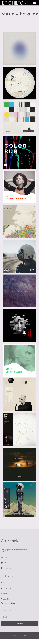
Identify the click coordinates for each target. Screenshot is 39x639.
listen (29, 59)
